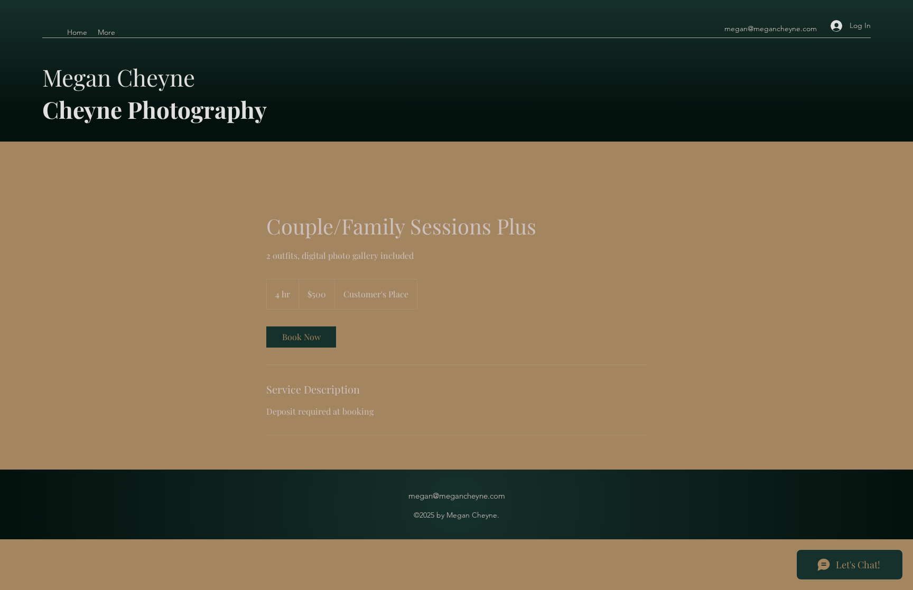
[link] (301, 337)
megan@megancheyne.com (770, 28)
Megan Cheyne (121, 76)
